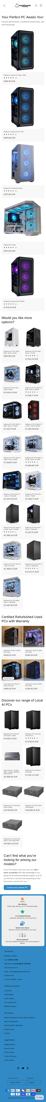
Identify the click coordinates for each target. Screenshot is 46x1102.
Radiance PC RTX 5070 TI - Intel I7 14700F (12, 565)
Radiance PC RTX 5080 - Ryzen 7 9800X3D (12, 601)
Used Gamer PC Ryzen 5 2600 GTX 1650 (12, 684)
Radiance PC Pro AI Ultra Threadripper (33, 806)
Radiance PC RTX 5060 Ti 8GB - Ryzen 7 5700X (12, 425)
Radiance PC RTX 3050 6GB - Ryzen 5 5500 (11, 352)
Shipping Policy (9, 1044)
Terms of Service (10, 1056)
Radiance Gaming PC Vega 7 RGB (15, 75)
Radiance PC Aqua (10, 245)
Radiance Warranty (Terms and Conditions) (19, 1017)
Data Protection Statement (13, 1025)
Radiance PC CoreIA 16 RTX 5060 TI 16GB (11, 734)
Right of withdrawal (11, 1021)
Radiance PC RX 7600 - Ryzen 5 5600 (11, 388)
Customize (8, 990)
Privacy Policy (9, 1060)
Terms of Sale (9, 1052)
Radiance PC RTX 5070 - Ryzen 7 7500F (33, 495)
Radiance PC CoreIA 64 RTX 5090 (33, 771)
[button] (4, 5)
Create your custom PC (17, 887)
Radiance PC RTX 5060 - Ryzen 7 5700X (33, 352)
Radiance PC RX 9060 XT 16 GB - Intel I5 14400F (33, 425)
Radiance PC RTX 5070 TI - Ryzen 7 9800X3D (33, 565)
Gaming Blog (8, 994)
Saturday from (17, 964)
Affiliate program (10, 1006)
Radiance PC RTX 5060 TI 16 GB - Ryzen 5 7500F (33, 458)
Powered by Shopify (31, 1098)
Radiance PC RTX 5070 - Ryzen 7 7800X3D (33, 528)
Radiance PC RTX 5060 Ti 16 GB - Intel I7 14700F (12, 528)
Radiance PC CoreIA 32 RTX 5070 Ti (33, 734)
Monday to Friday (10, 956)
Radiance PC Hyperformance (13, 188)
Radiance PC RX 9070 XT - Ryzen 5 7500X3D (12, 495)
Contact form (9, 975)
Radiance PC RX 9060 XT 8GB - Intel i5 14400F (33, 388)
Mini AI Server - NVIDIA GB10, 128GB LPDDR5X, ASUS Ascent (12, 772)
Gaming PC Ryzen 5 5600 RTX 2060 (12, 651)
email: (6, 971)
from (11, 960)
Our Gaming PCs (10, 1002)
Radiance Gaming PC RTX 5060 (14, 301)
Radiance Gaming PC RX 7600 (14, 132)
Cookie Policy (9, 1029)
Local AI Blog (9, 998)
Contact (7, 1033)
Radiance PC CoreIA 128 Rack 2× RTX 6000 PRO (12, 839)
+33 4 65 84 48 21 (11, 968)
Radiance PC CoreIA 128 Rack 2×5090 (12, 806)
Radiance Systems (19, 1098)
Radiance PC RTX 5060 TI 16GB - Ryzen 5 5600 (12, 458)
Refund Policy (9, 1048)
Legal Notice (9, 1040)
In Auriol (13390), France (13, 979)
